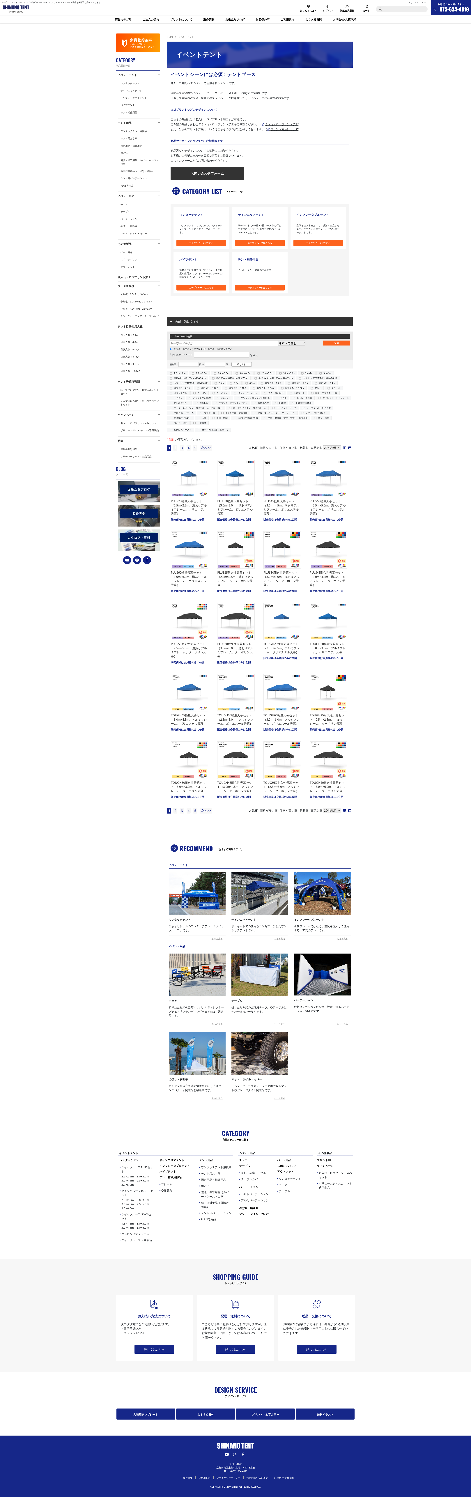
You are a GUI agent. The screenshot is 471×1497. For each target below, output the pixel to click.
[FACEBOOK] (147, 560)
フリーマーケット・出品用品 (136, 456)
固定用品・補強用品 (131, 145)
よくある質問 (313, 19)
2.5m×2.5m (201, 373)
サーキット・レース (286, 408)
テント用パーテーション (134, 178)
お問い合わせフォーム (207, 173)
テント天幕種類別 (129, 381)
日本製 (282, 403)
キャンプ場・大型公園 (236, 412)
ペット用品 (126, 252)
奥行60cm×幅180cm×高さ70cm (232, 378)
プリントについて (181, 19)
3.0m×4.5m (245, 373)
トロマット (299, 393)
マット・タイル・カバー (134, 233)
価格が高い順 (288, 448)
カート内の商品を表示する (215, 429)
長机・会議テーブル (253, 1173)
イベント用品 (126, 196)
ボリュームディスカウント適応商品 (140, 430)
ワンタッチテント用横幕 (134, 131)
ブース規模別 (126, 286)
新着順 (304, 448)
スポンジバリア (129, 259)
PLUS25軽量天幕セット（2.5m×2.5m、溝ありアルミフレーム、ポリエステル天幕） (189, 507)
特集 (120, 441)
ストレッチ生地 (304, 398)
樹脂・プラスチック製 (326, 393)
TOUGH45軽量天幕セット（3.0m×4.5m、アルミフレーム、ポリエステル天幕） (189, 719)
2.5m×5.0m (267, 373)
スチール (336, 388)
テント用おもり (129, 138)
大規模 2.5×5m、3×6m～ (135, 294)
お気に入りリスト (183, 429)
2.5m (221, 383)
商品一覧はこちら (187, 321)
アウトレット (128, 266)
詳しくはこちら (154, 1349)
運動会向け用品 (129, 449)
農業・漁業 (323, 417)
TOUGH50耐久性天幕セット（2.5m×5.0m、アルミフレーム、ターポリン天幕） (281, 787)
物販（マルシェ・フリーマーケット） (276, 412)
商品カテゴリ (123, 19)
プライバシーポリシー (228, 1477)
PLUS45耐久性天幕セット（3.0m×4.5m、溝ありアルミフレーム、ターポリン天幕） (328, 579)
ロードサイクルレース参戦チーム (249, 408)
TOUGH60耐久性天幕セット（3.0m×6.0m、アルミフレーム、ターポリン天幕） (328, 787)
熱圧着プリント (181, 403)
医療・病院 (222, 417)
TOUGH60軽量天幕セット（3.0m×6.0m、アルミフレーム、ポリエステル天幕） (281, 719)
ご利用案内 (287, 19)
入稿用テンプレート (145, 1414)
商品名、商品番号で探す (220, 349)
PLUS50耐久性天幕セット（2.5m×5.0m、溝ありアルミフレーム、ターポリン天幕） (189, 650)
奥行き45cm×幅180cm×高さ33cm (275, 378)
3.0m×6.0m (289, 373)
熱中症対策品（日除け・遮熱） (137, 171)
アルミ (318, 388)
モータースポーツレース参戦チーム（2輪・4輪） (198, 408)
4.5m (252, 383)
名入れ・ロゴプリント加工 (134, 277)
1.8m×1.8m (179, 373)
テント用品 (125, 123)
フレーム (166, 1184)
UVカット (226, 398)
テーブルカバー (250, 1179)
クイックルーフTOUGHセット (137, 1199)
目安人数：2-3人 (300, 383)
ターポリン (222, 393)
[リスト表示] (350, 448)
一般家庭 (201, 422)
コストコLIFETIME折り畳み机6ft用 (191, 383)
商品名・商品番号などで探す (188, 349)
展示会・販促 (180, 422)
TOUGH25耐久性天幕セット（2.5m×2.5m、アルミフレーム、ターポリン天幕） (328, 719)
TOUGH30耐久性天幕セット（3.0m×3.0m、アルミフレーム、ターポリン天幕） (189, 787)
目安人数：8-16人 (130, 356)
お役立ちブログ (235, 19)
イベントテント (127, 75)
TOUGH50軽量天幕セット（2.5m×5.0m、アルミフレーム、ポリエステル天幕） (235, 719)
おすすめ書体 (205, 1414)
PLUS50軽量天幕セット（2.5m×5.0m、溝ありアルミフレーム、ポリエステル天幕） (328, 507)
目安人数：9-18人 (130, 364)
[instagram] (137, 560)
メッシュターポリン (248, 393)
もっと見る (217, 938)
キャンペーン (126, 415)
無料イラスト (325, 1414)
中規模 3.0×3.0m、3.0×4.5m (136, 301)
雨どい (124, 153)
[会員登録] (138, 42)
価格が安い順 (268, 448)
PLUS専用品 (127, 185)
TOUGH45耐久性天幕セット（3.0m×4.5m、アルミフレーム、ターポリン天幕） (235, 787)
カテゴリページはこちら (201, 243)
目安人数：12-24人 (131, 371)
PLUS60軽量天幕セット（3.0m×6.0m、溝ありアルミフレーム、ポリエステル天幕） (189, 579)
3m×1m (327, 373)
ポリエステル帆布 (202, 398)
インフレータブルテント (134, 98)
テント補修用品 (129, 112)
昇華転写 (204, 403)
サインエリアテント (131, 90)
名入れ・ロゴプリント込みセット (138, 423)
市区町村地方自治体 (248, 417)
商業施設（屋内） (183, 417)
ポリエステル (180, 393)
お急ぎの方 (263, 403)
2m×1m (309, 373)
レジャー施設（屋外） (317, 412)
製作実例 (208, 19)
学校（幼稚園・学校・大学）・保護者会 (288, 417)
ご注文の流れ (151, 19)
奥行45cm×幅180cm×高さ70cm (190, 378)
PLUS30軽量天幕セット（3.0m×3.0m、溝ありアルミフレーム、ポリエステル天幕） (235, 507)
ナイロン (178, 398)
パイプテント (128, 105)
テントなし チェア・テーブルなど (140, 316)
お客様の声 (263, 19)
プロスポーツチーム (184, 412)
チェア (124, 204)
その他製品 (125, 244)
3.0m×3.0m (223, 373)
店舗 (204, 417)
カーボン (201, 393)
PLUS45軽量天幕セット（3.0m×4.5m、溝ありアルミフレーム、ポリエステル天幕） (281, 507)
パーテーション (129, 219)
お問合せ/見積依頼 (344, 19)
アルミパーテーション (255, 1200)
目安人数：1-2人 (273, 383)
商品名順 (316, 448)
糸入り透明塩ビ (276, 393)
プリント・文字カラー (265, 1414)
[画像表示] (345, 448)
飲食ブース (209, 412)
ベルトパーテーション (255, 1194)
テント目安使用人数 (130, 326)
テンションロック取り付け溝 (255, 398)
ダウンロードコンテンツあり (233, 403)
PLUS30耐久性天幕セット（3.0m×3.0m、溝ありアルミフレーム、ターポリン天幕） (281, 579)
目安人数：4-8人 (129, 342)
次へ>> (206, 448)
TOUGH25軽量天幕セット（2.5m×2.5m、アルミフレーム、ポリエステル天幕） (281, 648)
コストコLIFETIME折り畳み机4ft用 (320, 378)
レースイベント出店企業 (319, 408)
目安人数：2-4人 (129, 334)
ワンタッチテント (130, 83)
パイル (283, 398)
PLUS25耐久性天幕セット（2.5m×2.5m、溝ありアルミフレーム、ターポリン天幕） (235, 579)
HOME (170, 36)
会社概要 (187, 1477)
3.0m (236, 383)
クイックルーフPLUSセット (137, 1175)
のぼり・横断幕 (129, 226)
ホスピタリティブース (135, 1234)
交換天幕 (166, 1190)
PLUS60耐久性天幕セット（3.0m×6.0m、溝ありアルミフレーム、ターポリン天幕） (235, 650)
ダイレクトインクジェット (336, 398)
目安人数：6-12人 (130, 349)
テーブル (125, 211)
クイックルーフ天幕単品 (136, 1240)
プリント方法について (284, 129)
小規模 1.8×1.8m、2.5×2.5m (136, 308)
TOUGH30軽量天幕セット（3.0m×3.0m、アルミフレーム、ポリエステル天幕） (328, 648)
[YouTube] (127, 560)
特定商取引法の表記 (257, 1477)
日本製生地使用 (303, 403)
